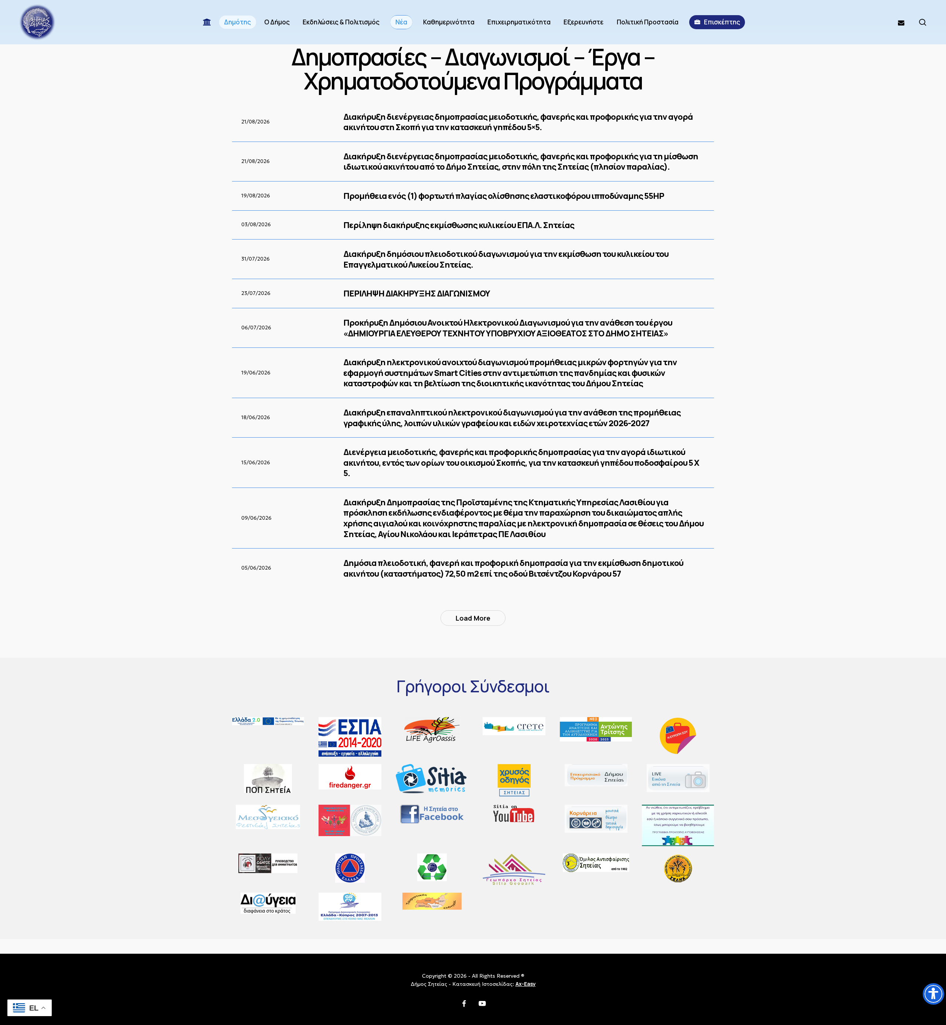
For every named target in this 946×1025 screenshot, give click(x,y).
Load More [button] (473, 618)
